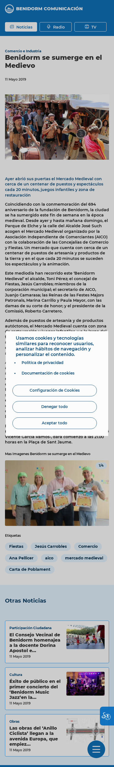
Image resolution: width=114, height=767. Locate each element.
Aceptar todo (54, 423)
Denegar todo (54, 406)
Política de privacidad (42, 362)
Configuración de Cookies (55, 390)
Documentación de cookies (48, 373)
